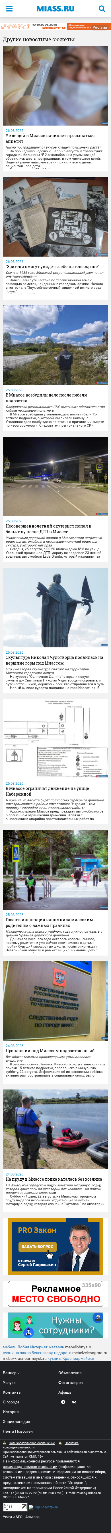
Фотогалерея (70, 1382)
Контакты (12, 1392)
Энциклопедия (16, 1421)
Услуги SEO (12, 1517)
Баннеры (11, 1372)
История (11, 1411)
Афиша (64, 1392)
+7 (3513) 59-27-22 (24, 1493)
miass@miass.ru (89, 1493)
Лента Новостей (18, 1431)
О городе (11, 1402)
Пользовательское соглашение (32, 1443)
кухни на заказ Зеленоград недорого (37, 1352)
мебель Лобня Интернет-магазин (33, 1347)
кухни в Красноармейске (71, 1358)
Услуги (9, 1382)
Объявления (70, 1372)
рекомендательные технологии (30, 1466)
